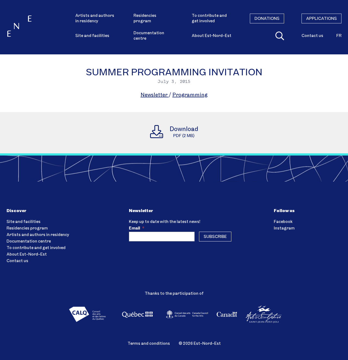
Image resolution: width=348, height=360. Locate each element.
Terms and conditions (149, 344)
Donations (266, 19)
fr (338, 36)
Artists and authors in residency (94, 18)
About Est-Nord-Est (27, 254)
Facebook (283, 222)
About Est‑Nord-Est (211, 36)
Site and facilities (92, 36)
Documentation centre (148, 36)
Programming (189, 95)
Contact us (312, 36)
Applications (321, 19)
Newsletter (155, 95)
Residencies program (144, 18)
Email (136, 228)
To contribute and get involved (209, 18)
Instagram (284, 228)
